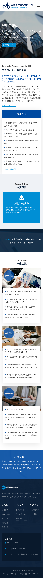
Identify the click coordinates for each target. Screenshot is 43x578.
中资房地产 (34, 514)
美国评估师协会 (29, 468)
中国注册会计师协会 (24, 461)
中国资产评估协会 (8, 461)
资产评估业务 (21, 510)
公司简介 (5, 510)
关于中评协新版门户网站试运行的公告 (20, 130)
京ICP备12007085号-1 (10, 574)
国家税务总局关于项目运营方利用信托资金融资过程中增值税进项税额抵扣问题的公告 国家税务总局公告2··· (21, 435)
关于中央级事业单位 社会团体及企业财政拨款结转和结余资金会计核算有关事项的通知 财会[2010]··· (21, 417)
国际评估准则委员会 (21, 464)
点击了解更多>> (9, 105)
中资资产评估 (35, 510)
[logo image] (21, 6)
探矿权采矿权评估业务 (21, 516)
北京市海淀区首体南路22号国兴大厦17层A (22, 555)
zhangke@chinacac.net (16, 548)
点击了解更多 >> (9, 45)
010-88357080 (12, 543)
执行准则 (5, 527)
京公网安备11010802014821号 (30, 574)
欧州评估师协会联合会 (13, 468)
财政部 (35, 461)
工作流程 (5, 523)
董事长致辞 (6, 514)
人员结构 (5, 518)
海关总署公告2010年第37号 (16, 410)
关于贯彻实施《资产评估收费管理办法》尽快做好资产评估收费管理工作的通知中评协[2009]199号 (21, 367)
